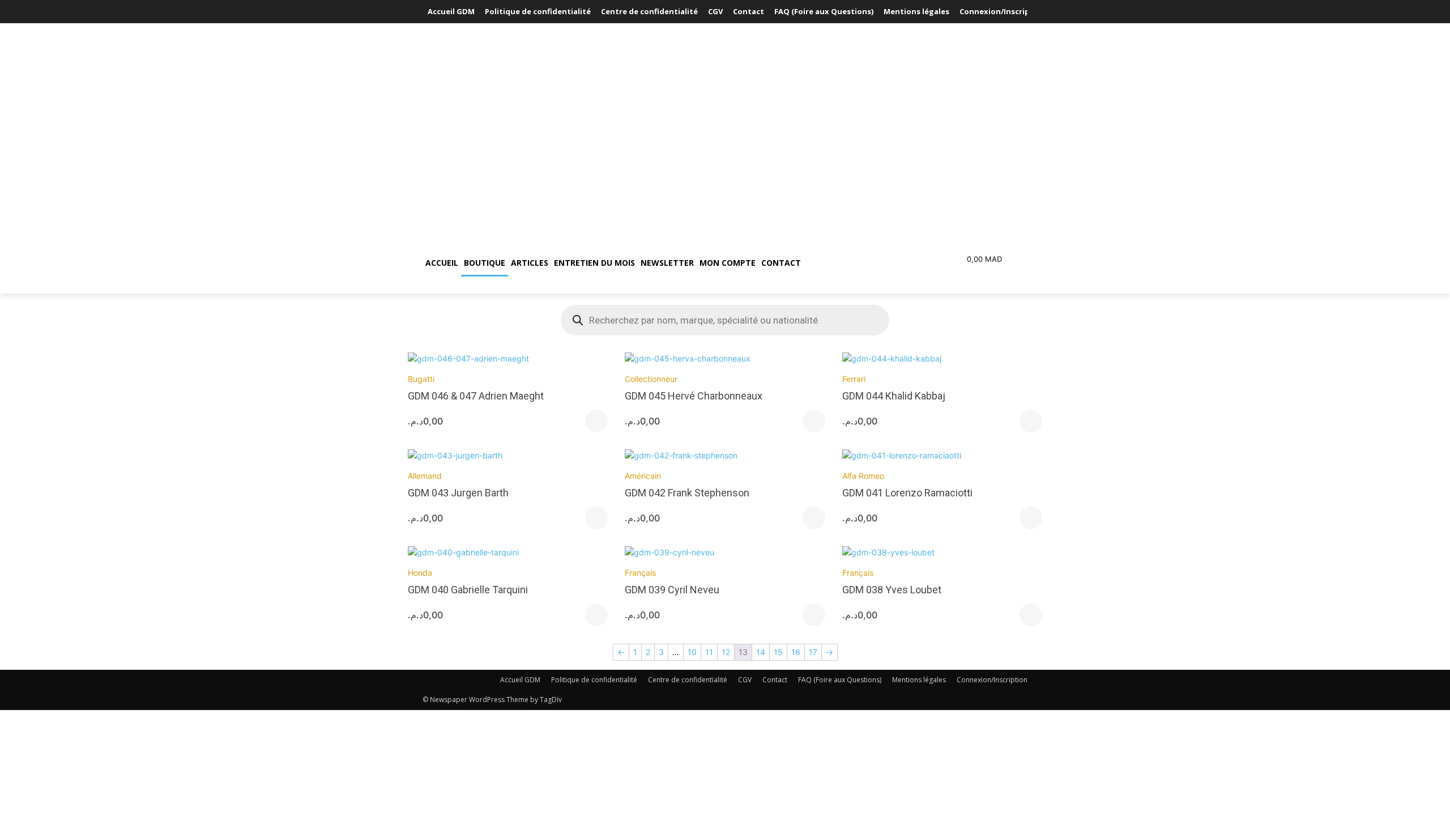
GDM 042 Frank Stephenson (687, 493)
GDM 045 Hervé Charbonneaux (693, 396)
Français (640, 572)
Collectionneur (651, 379)
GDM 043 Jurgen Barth (458, 493)
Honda (420, 572)
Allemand (425, 476)
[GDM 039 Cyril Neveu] (725, 552)
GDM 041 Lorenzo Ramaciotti (907, 493)
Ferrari (853, 379)
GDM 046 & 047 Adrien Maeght (476, 396)
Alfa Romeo (863, 476)
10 (692, 652)
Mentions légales (919, 680)
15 (778, 652)
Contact (774, 680)
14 (760, 652)
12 (726, 652)
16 (795, 652)
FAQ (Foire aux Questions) (839, 680)
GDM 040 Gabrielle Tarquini (468, 590)
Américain (643, 476)
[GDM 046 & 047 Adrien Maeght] (508, 358)
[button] (857, 263)
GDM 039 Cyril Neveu (672, 590)
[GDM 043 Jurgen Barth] (508, 455)
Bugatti (421, 379)
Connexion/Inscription (992, 680)
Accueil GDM (520, 680)
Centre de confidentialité (687, 680)
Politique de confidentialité (594, 680)
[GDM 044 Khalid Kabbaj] (942, 358)
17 (813, 652)
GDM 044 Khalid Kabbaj (893, 396)
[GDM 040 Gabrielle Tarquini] (508, 552)
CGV (745, 680)
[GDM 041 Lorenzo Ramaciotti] (942, 455)
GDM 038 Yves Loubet (891, 590)
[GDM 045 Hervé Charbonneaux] (725, 358)
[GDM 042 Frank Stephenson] (725, 455)
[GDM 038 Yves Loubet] (942, 552)
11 (709, 652)
